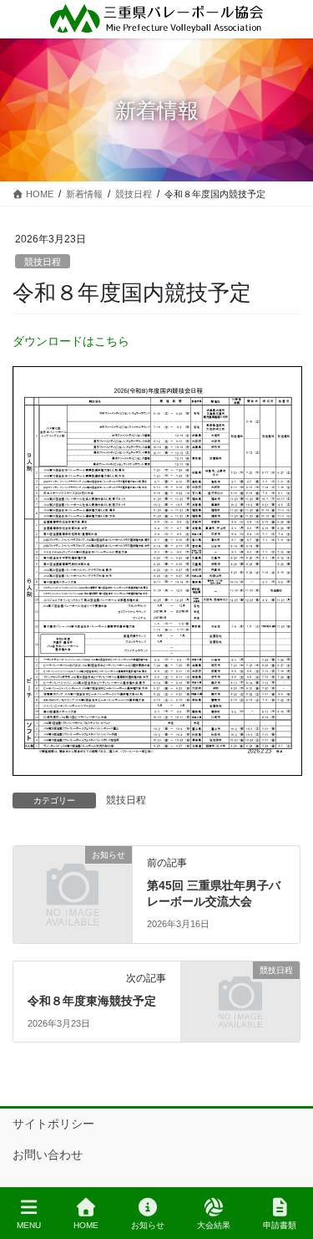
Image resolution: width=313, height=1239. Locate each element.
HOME (85, 1225)
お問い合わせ (48, 1154)
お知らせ (147, 1225)
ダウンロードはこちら (71, 341)
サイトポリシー (53, 1123)
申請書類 (279, 1225)
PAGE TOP (286, 1164)
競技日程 (42, 262)
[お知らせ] (72, 884)
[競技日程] (240, 1000)
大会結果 (213, 1225)
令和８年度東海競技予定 (92, 1000)
